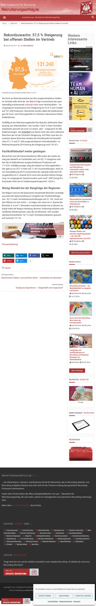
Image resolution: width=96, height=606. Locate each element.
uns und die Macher (21, 505)
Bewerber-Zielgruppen (13, 536)
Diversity (9, 544)
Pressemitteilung (10, 244)
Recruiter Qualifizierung (27, 533)
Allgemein (8, 268)
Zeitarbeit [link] (26, 132)
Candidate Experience (82, 539)
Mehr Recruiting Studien (80, 253)
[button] (8, 255)
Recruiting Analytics (61, 536)
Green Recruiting (65, 541)
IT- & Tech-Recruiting (27, 539)
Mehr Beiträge (77, 370)
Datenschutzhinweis (65, 601)
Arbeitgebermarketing (43, 536)
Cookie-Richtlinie (53, 601)
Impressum (76, 601)
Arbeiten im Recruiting (76, 530)
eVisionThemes (30, 590)
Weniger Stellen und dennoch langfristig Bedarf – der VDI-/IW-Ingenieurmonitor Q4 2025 (80, 235)
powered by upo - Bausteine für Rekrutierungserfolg (40, 17)
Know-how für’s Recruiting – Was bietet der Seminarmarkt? (81, 320)
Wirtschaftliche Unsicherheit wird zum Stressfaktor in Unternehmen (81, 201)
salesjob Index (31, 104)
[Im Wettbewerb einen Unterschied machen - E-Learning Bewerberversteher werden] (33, 237)
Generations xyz (59, 530)
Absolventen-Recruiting (14, 541)
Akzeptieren (45, 596)
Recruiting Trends (45, 533)
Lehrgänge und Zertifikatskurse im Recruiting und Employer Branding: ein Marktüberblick (79, 355)
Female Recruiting (43, 530)
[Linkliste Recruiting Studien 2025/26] (80, 119)
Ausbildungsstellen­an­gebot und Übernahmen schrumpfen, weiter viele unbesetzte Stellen (80, 168)
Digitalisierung (11, 539)
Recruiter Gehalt (22, 544)
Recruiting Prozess (32, 541)
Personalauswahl (12, 530)
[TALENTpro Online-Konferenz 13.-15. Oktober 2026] (80, 71)
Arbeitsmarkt (60, 533)
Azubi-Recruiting (28, 530)
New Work (35, 544)
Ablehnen (64, 596)
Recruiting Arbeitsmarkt (45, 539)
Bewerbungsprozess (64, 539)
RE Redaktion (28, 46)
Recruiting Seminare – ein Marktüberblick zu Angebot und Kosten (80, 288)
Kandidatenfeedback (75, 533)
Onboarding (79, 541)
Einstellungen (83, 596)
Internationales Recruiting (80, 536)
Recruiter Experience (49, 541)
